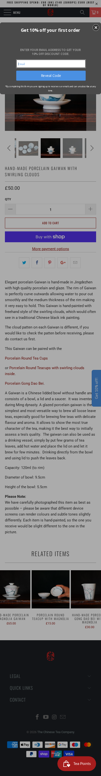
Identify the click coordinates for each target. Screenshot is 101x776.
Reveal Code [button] (51, 75)
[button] (96, 27)
